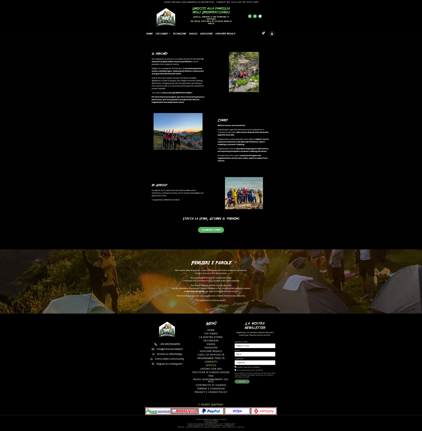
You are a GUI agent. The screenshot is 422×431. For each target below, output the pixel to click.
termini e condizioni (252, 367)
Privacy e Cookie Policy (211, 392)
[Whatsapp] (255, 16)
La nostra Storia (211, 337)
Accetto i (248, 367)
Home (149, 33)
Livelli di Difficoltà (211, 354)
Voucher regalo (225, 33)
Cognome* (239, 359)
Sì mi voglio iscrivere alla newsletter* (249, 370)
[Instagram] (250, 16)
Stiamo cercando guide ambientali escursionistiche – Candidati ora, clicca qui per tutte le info (211, 2)
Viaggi (193, 33)
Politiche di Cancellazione (211, 372)
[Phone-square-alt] (260, 16)
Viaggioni (206, 33)
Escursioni (179, 33)
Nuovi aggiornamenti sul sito (211, 380)
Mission (211, 365)
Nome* (237, 350)
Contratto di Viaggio (211, 385)
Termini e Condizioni (211, 388)
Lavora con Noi (211, 368)
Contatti (211, 361)
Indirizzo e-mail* (241, 342)
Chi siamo (162, 33)
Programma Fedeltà (211, 358)
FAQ (211, 375)
